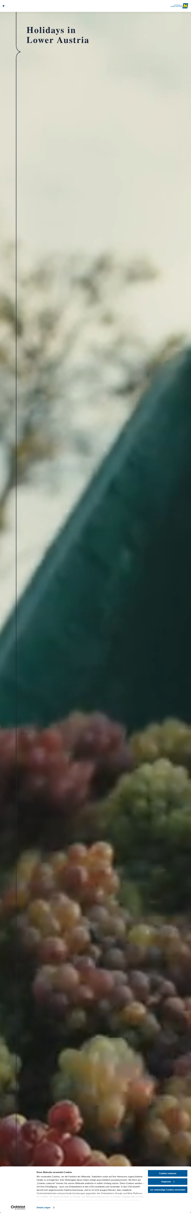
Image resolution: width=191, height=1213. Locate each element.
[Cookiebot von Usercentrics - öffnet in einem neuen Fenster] (18, 1207)
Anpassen (166, 1181)
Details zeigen (43, 1207)
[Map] (10, 6)
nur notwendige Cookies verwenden (167, 1190)
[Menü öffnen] (3, 6)
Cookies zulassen (167, 1173)
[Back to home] (179, 5)
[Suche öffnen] (16, 6)
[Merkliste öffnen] (13, 6)
